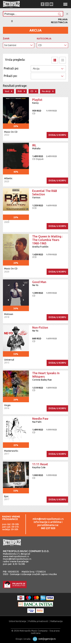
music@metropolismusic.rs (17, 559)
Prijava (63, 19)
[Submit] (59, 14)
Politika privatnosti (38, 621)
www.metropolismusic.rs (16, 556)
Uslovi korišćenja (17, 621)
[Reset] (67, 14)
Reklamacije (56, 621)
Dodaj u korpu (57, 135)
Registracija (59, 22)
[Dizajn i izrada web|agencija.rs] (43, 639)
